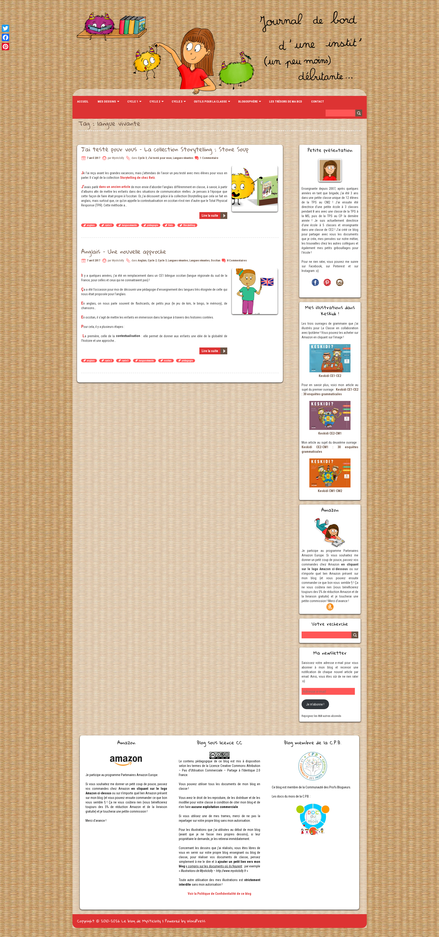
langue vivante (129, 225)
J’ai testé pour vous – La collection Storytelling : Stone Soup (165, 149)
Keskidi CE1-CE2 (330, 376)
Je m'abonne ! (315, 704)
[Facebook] (5, 37)
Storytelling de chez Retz (137, 177)
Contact (317, 101)
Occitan (215, 260)
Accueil (82, 101)
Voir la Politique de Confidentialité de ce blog (219, 893)
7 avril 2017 (93, 158)
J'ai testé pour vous (160, 158)
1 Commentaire (209, 158)
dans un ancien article (114, 187)
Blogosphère (248, 101)
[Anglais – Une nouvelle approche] (255, 271)
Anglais (142, 260)
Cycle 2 (155, 101)
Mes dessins (107, 101)
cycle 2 (108, 360)
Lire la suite (210, 215)
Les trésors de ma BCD (285, 101)
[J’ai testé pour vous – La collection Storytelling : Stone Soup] (255, 168)
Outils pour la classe (210, 101)
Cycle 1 (132, 101)
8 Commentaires (237, 260)
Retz (170, 225)
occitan (167, 360)
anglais (91, 225)
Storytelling (189, 225)
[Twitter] (5, 28)
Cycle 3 (177, 101)
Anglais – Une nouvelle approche (123, 251)
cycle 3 (108, 225)
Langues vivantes (183, 158)
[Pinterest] (5, 46)
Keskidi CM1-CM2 (330, 491)
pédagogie (152, 225)
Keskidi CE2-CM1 (330, 433)
